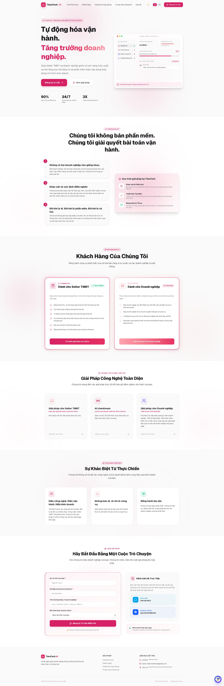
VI (155, 5)
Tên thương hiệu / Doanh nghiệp (63, 600)
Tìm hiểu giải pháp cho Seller (77, 341)
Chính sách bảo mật (161, 681)
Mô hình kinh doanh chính (61, 610)
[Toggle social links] (218, 679)
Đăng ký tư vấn (175, 5)
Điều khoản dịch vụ (177, 681)
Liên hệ (138, 5)
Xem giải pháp (83, 82)
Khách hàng (86, 5)
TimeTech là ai (72, 5)
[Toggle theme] (148, 4)
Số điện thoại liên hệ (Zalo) (61, 589)
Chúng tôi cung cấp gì (103, 5)
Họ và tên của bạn (58, 578)
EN (159, 5)
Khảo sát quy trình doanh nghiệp (146, 341)
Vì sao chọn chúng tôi (123, 5)
